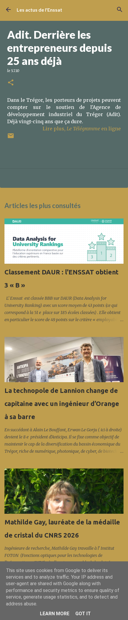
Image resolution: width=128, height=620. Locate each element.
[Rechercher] (119, 9)
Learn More (54, 613)
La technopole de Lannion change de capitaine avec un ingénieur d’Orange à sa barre (61, 403)
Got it (83, 613)
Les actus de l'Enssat (39, 10)
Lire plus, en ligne (82, 129)
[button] (10, 83)
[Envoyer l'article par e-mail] (10, 138)
